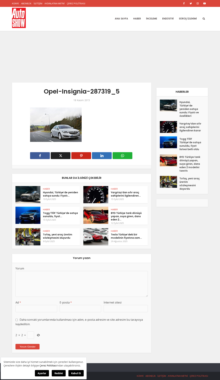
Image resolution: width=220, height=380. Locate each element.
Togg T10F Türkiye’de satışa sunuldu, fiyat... (60, 214)
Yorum (19, 268)
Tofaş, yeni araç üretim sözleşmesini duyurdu (57, 236)
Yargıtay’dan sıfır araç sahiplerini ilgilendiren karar (190, 127)
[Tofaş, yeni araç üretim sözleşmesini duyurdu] (169, 182)
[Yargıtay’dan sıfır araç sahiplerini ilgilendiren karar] (169, 127)
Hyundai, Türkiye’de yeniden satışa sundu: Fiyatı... (60, 194)
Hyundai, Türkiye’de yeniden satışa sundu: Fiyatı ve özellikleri (189, 109)
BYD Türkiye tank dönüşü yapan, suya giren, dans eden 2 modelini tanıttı (189, 163)
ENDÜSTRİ (168, 18)
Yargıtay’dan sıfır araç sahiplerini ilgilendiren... (126, 194)
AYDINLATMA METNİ (55, 3)
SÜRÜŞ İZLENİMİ (188, 18)
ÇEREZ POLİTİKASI (76, 3)
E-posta (66, 302)
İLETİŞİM (38, 3)
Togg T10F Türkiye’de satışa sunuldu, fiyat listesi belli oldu (190, 144)
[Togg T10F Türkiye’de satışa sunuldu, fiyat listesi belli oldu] (169, 142)
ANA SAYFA (121, 18)
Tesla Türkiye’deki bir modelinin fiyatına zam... (126, 236)
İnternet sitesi (113, 302)
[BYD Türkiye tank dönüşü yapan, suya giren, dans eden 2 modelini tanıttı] (169, 160)
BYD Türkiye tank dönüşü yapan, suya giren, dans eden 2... (126, 216)
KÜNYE (15, 3)
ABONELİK (26, 3)
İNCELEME (151, 18)
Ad (18, 302)
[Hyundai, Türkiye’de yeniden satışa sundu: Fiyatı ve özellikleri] (169, 105)
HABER (137, 18)
